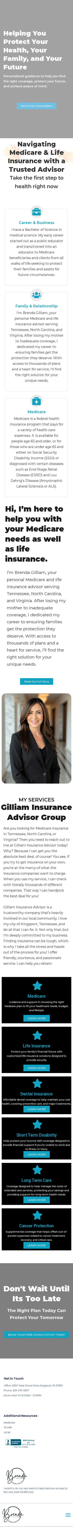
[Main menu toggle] (68, 1515)
